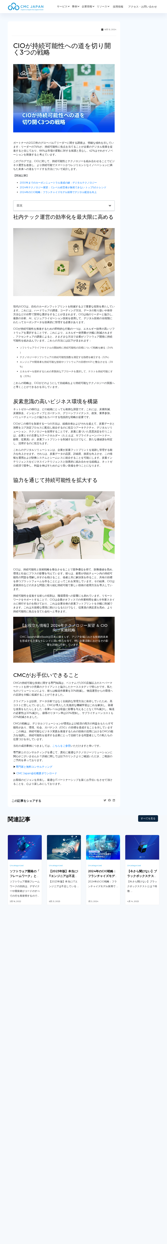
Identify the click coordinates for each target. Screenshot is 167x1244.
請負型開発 (131, 1125)
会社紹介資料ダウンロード (23, 1193)
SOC (89, 1161)
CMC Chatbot (94, 1142)
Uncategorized (16, 865)
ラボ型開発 (131, 1131)
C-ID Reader (94, 1148)
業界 (49, 1193)
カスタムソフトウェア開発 (23, 1125)
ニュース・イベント (97, 1199)
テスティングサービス (21, 1144)
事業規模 (52, 1199)
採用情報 (118, 6)
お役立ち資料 (94, 1193)
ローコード (53, 1158)
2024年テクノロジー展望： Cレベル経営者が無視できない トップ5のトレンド (63, 187)
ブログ (90, 1186)
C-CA (89, 1155)
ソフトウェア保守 (18, 1131)
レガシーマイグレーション (23, 1137)
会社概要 (13, 1186)
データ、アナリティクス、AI (64, 1141)
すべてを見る (148, 818)
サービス (62, 6)
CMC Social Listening (99, 1136)
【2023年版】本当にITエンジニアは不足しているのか (63, 876)
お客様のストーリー (58, 1186)
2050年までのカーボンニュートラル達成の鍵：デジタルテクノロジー (58, 182)
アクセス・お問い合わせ (142, 6)
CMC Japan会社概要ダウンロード (36, 773)
